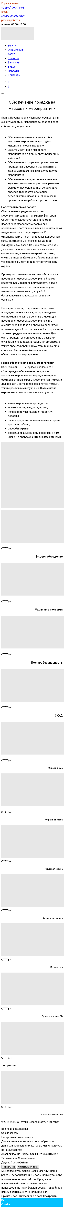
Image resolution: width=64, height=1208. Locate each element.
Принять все (9, 1167)
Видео (12, 66)
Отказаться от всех (28, 1167)
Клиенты (13, 58)
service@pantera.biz (13, 16)
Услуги (12, 45)
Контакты (14, 75)
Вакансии (14, 62)
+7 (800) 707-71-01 (12, 7)
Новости (13, 71)
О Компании (15, 49)
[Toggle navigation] (2, 93)
